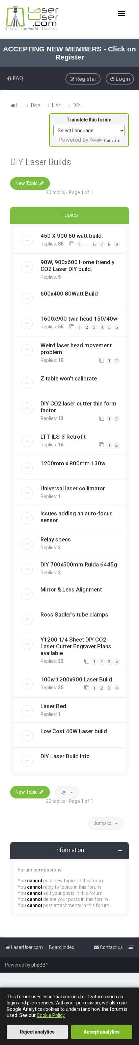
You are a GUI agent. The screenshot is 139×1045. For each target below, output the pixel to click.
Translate (111, 140)
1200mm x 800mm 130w (72, 463)
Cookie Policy (51, 1015)
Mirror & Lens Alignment (71, 589)
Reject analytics (37, 1032)
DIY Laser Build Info (65, 756)
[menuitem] (15, 78)
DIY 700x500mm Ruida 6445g (78, 564)
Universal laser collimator (72, 488)
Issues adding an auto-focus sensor (76, 517)
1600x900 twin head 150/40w (78, 318)
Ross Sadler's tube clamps (74, 614)
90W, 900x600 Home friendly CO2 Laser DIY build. (77, 265)
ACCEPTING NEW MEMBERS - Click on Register (69, 53)
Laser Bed (53, 706)
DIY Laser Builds (40, 162)
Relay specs (55, 539)
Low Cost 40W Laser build (73, 731)
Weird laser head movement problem (76, 348)
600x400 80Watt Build (69, 293)
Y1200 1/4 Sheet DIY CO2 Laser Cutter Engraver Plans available (75, 646)
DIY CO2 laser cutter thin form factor (78, 407)
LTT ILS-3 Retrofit (63, 436)
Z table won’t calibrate (68, 378)
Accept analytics (102, 1032)
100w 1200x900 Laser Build (76, 679)
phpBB (38, 965)
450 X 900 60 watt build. (71, 235)
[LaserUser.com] (32, 18)
